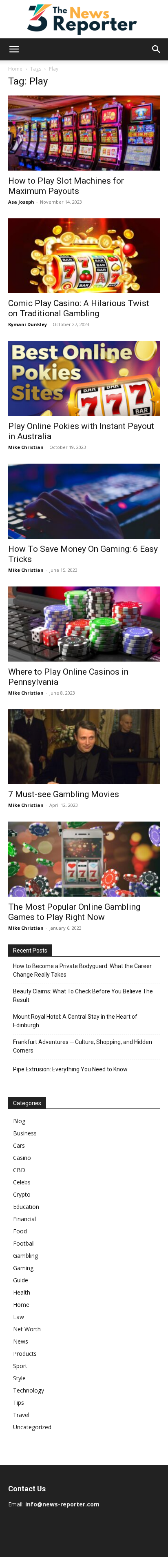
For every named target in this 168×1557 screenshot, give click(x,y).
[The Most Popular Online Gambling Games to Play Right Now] (84, 859)
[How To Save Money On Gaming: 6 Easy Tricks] (84, 501)
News (20, 1341)
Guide (20, 1280)
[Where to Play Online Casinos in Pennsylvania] (84, 624)
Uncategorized (32, 1427)
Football (24, 1243)
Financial (24, 1219)
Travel (21, 1415)
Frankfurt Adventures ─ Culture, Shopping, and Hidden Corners (82, 1046)
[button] (14, 49)
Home (15, 68)
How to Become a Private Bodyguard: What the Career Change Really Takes (82, 970)
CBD (19, 1170)
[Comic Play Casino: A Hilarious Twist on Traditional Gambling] (84, 255)
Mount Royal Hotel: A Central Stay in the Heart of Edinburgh (75, 1020)
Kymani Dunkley (27, 324)
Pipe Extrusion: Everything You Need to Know (70, 1069)
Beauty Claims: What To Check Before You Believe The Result (83, 995)
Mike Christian (26, 447)
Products (25, 1353)
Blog (19, 1121)
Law (18, 1317)
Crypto (22, 1194)
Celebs (22, 1182)
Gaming (23, 1268)
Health (21, 1292)
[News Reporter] (84, 19)
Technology (28, 1390)
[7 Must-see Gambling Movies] (84, 746)
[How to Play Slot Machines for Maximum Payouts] (84, 133)
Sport (20, 1366)
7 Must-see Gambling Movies (63, 794)
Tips (18, 1402)
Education (26, 1207)
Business (25, 1133)
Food (20, 1231)
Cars (19, 1145)
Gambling (25, 1255)
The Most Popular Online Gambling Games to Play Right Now (74, 912)
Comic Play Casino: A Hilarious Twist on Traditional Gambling (78, 308)
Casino (22, 1158)
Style (19, 1378)
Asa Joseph (21, 202)
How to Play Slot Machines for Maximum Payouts (66, 186)
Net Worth (27, 1329)
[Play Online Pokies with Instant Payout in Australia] (84, 378)
